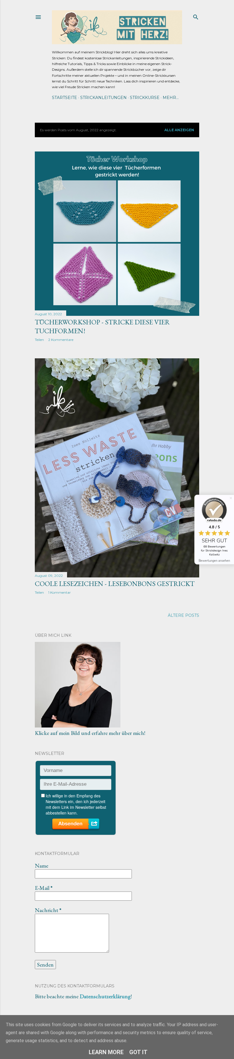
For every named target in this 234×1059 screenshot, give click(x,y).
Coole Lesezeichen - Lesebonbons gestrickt (115, 583)
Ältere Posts (183, 615)
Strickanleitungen (103, 97)
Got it (138, 1052)
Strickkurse (145, 97)
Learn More (106, 1052)
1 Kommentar (59, 592)
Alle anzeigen (179, 130)
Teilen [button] (39, 339)
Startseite (64, 97)
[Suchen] (195, 15)
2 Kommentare (60, 339)
